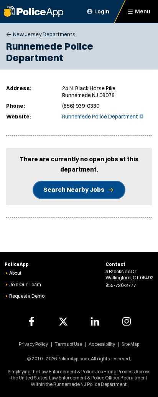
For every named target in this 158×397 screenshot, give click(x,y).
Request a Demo (26, 296)
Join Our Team (25, 284)
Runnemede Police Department (102, 116)
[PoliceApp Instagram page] (126, 321)
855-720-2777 (120, 285)
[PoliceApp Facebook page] (31, 321)
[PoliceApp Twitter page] (63, 321)
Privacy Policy (33, 344)
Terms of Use (68, 344)
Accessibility (102, 344)
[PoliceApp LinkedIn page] (94, 321)
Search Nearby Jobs (73, 189)
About (15, 273)
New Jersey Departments (44, 34)
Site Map (130, 344)
